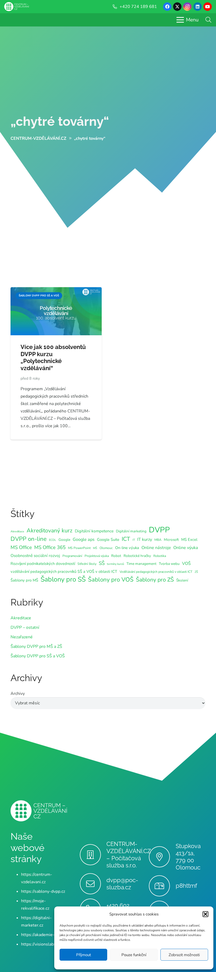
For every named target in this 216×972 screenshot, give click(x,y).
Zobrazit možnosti (184, 954)
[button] (205, 914)
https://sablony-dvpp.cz (43, 891)
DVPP (159, 529)
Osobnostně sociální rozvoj (35, 555)
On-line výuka (127, 547)
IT (133, 540)
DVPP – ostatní (25, 627)
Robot (116, 555)
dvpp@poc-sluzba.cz (122, 884)
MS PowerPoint (79, 548)
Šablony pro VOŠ (111, 579)
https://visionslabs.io (40, 944)
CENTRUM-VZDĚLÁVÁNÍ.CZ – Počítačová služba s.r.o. (128, 854)
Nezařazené (22, 637)
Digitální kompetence (94, 531)
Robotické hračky (137, 555)
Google (64, 539)
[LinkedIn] (197, 6)
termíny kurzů (115, 564)
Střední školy (86, 564)
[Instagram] (187, 6)
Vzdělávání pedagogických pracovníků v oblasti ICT (156, 572)
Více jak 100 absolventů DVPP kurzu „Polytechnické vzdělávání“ (53, 357)
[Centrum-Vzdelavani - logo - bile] (16, 6)
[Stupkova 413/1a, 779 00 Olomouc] (162, 856)
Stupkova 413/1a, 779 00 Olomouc (188, 857)
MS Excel (189, 539)
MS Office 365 (50, 547)
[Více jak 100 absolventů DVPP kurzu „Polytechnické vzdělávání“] (56, 291)
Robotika (159, 556)
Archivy (18, 693)
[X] (177, 6)
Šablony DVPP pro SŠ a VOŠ (38, 656)
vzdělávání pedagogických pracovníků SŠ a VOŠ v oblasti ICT (64, 571)
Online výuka (185, 548)
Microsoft (171, 539)
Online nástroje (156, 548)
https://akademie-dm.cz (43, 935)
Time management (141, 563)
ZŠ (196, 572)
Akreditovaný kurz (49, 530)
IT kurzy (144, 539)
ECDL (52, 540)
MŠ (95, 548)
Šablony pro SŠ (63, 579)
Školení (182, 580)
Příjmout (83, 954)
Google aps (84, 539)
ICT (126, 539)
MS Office (21, 547)
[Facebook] (167, 6)
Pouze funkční (133, 954)
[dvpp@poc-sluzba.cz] (93, 883)
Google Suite (108, 539)
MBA (157, 540)
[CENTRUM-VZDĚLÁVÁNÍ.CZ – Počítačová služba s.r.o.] (93, 854)
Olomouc (106, 548)
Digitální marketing (131, 531)
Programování (72, 556)
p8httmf (186, 885)
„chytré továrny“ (60, 121)
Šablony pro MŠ (24, 580)
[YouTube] (207, 6)
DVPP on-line (29, 539)
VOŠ (186, 563)
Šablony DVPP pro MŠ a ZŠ (36, 646)
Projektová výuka (97, 556)
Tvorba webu (169, 563)
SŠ (102, 563)
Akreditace (17, 531)
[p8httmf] (162, 885)
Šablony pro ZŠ (155, 579)
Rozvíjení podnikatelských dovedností (43, 563)
